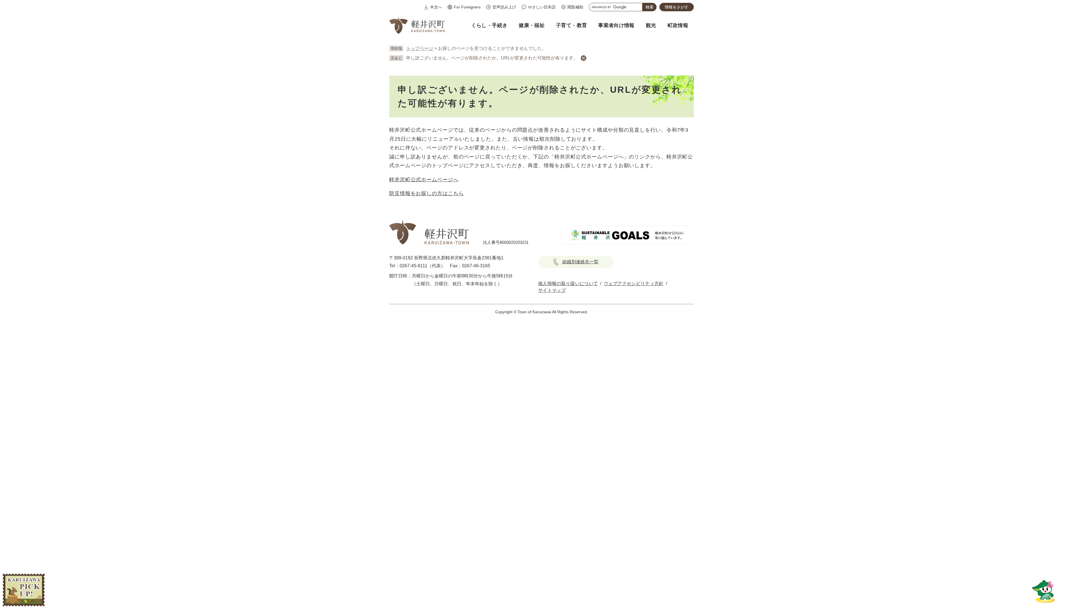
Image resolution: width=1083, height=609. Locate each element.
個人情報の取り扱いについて (568, 283)
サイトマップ (552, 290)
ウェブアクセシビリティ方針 (634, 283)
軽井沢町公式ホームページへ (424, 179)
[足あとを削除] (583, 58)
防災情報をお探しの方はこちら (426, 193)
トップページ (419, 48)
